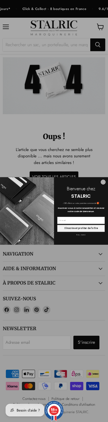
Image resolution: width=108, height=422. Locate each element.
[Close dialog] (103, 182)
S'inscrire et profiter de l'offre (81, 228)
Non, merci (81, 235)
